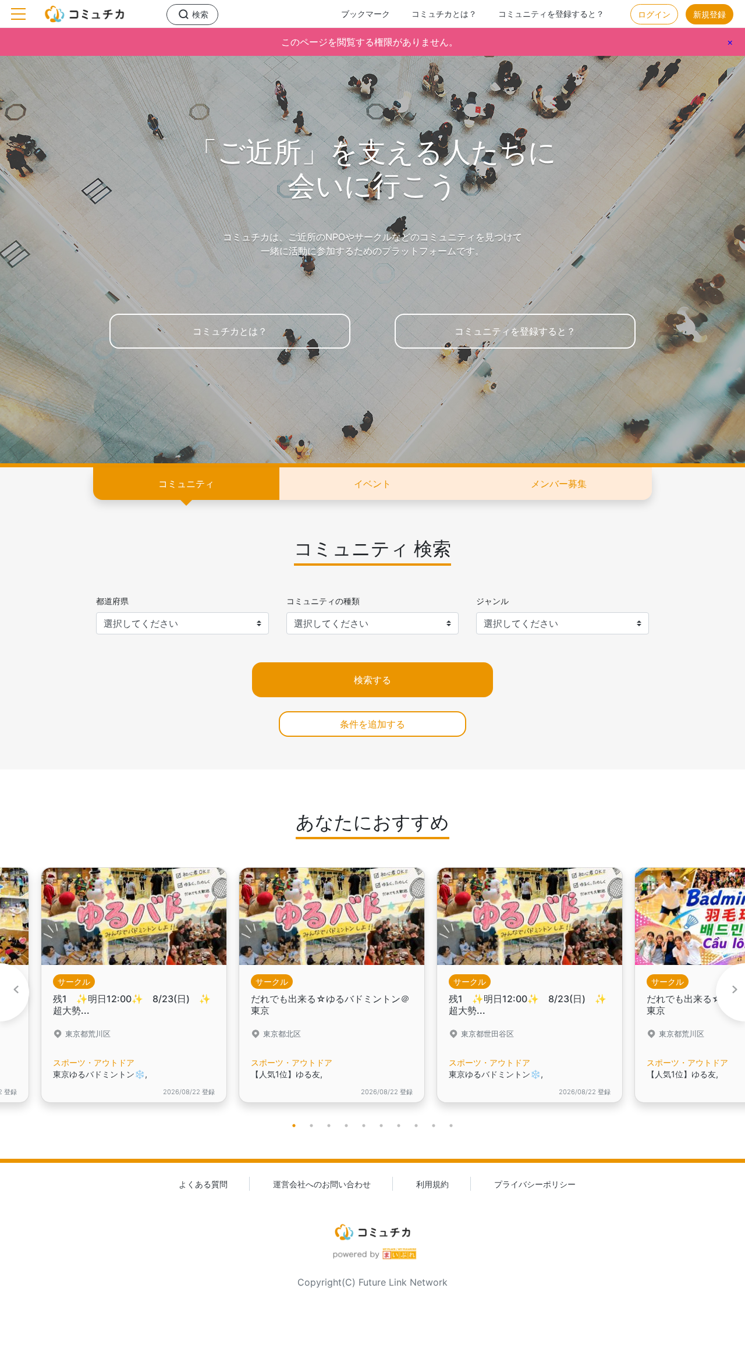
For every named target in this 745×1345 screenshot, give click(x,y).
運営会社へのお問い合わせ (322, 1184)
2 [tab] (311, 1125)
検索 (200, 14)
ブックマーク (365, 14)
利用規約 (432, 1184)
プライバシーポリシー (535, 1184)
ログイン (654, 14)
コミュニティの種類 (323, 601)
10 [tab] (451, 1125)
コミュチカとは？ (444, 14)
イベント (372, 483)
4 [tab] (346, 1125)
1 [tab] (294, 1125)
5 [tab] (364, 1125)
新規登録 (709, 14)
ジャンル (492, 601)
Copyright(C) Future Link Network (372, 1282)
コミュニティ (186, 483)
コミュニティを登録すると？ (551, 14)
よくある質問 (203, 1184)
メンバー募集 (559, 483)
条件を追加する (372, 724)
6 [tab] (381, 1125)
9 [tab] (433, 1125)
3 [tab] (329, 1125)
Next (730, 992)
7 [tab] (399, 1125)
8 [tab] (416, 1125)
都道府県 (112, 601)
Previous (14, 992)
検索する (372, 680)
